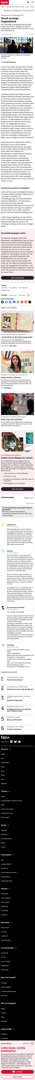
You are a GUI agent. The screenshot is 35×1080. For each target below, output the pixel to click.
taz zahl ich (4, 868)
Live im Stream (5, 961)
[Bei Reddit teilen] (25, 302)
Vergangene (5, 965)
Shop (2, 1017)
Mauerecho (4, 906)
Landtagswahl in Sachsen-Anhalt (11, 801)
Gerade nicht (25, 1043)
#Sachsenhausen (23, 287)
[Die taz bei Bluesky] (15, 742)
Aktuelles (4, 830)
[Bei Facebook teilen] (14, 302)
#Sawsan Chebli (5, 290)
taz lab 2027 (5, 970)
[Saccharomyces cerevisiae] (3, 608)
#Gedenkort (4, 287)
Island (3, 796)
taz (5, 737)
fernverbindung (6, 898)
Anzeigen (4, 1021)
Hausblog (4, 834)
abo (2, 860)
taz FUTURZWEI (6, 987)
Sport (3, 771)
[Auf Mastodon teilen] (6, 302)
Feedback (4, 1034)
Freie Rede (4, 910)
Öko (2, 758)
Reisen (3, 1009)
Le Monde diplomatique (8, 991)
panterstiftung (5, 877)
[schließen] (32, 1043)
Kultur (3, 767)
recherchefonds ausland (8, 872)
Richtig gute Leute (7, 813)
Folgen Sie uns (5, 742)
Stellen (3, 843)
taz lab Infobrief (6, 940)
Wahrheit (4, 783)
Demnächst (4, 953)
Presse (3, 847)
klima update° (5, 902)
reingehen (4, 915)
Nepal (3, 805)
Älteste (32, 498)
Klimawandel (5, 817)
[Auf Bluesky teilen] (10, 302)
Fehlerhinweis (22, 295)
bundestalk (4, 894)
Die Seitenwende (6, 839)
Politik (3, 754)
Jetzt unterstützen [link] (17, 278)
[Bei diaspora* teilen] (22, 302)
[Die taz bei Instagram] (19, 742)
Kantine (3, 1013)
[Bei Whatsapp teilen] (18, 302)
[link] (3, 7)
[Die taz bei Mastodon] (11, 742)
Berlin (3, 775)
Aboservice (4, 1038)
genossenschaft (6, 864)
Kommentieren (13, 295)
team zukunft (5, 927)
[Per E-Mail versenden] (2, 302)
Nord (2, 779)
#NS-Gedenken (13, 287)
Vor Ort (3, 957)
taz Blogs (4, 983)
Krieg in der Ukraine (7, 809)
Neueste (26, 498)
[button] (32, 2)
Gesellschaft (5, 762)
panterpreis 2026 (6, 881)
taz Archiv (4, 995)
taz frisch (4, 932)
